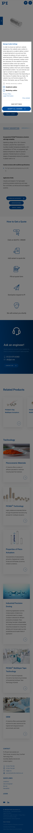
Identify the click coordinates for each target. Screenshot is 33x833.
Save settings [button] (16, 104)
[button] (16, 109)
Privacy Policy (7, 94)
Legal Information (8, 96)
